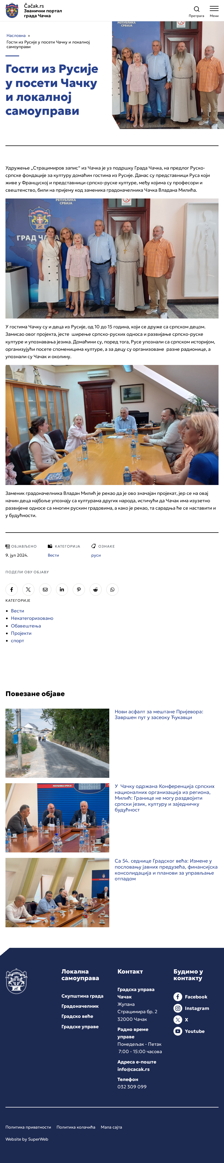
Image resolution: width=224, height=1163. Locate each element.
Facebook (196, 997)
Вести (17, 611)
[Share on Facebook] (11, 589)
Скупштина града (82, 996)
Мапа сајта (111, 1127)
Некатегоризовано (32, 618)
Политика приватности (28, 1127)
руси (96, 555)
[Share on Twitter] (28, 589)
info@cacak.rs (133, 1069)
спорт (17, 641)
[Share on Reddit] (96, 589)
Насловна (16, 35)
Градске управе (80, 1027)
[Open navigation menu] (214, 13)
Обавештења (26, 626)
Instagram (197, 1008)
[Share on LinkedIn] (62, 589)
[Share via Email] (45, 589)
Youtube (195, 1031)
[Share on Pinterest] (79, 589)
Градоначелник (80, 1006)
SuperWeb (38, 1139)
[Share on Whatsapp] (112, 589)
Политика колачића (76, 1127)
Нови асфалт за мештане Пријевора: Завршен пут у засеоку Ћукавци (159, 714)
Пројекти (21, 633)
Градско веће (77, 1016)
